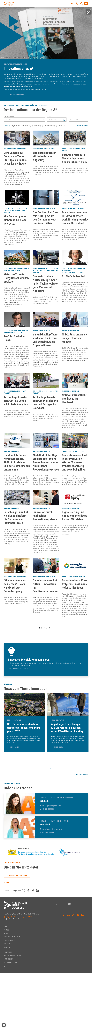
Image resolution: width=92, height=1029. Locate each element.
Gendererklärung (10, 962)
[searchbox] (17, 119)
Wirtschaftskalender (12, 937)
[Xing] (73, 917)
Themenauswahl (9, 116)
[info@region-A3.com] (72, 3)
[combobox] (24, 119)
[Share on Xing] (32, 890)
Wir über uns (8, 944)
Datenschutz (8, 959)
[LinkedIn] (82, 917)
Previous (40, 769)
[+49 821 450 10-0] (77, 3)
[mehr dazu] (46, 852)
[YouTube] (68, 917)
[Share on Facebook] (28, 890)
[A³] (9, 3)
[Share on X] (24, 890)
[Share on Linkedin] (37, 890)
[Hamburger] (86, 3)
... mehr (12, 742)
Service (6, 926)
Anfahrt (7, 947)
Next (51, 769)
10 (49, 628)
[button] (4, 1025)
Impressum (8, 952)
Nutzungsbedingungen (12, 955)
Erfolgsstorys (9, 940)
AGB (5, 966)
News (6, 933)
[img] (17, 138)
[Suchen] (81, 3)
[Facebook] (64, 917)
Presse (6, 930)
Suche (49, 116)
